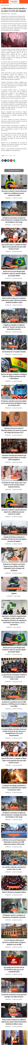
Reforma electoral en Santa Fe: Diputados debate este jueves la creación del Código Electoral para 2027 (14, 430)
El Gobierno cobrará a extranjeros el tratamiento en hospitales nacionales (14, 916)
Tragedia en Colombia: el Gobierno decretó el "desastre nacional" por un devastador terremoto (14, 327)
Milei (14, 155)
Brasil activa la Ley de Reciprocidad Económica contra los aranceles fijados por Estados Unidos (14, 273)
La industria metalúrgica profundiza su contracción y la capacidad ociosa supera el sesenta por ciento (14, 787)
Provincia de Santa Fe (14, 423)
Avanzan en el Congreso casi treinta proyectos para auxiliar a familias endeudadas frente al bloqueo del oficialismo (14, 567)
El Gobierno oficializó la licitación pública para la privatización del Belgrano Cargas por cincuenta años (14, 403)
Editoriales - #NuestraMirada (14, 588)
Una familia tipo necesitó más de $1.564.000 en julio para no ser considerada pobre (14, 969)
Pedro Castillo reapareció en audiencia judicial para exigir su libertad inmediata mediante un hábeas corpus (14, 300)
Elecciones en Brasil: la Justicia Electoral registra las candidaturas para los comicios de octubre (14, 193)
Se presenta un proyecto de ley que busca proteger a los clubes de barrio (14, 995)
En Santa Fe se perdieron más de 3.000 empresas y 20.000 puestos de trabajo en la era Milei (14, 704)
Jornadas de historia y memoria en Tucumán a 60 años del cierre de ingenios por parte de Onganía (14, 539)
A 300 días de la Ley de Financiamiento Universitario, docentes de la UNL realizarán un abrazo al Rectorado (14, 842)
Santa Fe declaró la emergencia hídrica (14, 892)
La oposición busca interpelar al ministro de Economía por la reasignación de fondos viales (14, 677)
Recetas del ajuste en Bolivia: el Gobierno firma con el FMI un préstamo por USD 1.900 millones (14, 376)
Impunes (14, 593)
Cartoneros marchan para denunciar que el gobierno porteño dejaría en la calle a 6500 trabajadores (14, 457)
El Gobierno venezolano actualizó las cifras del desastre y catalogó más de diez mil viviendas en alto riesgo (14, 220)
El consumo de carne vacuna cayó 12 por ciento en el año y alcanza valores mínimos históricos (14, 485)
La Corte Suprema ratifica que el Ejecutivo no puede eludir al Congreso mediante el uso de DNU (14, 942)
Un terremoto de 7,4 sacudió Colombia (14, 352)
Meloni (10, 155)
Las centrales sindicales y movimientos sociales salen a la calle (14, 868)
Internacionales (5, 5)
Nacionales (14, 396)
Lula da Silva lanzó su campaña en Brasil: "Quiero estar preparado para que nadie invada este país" (14, 247)
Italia (6, 155)
